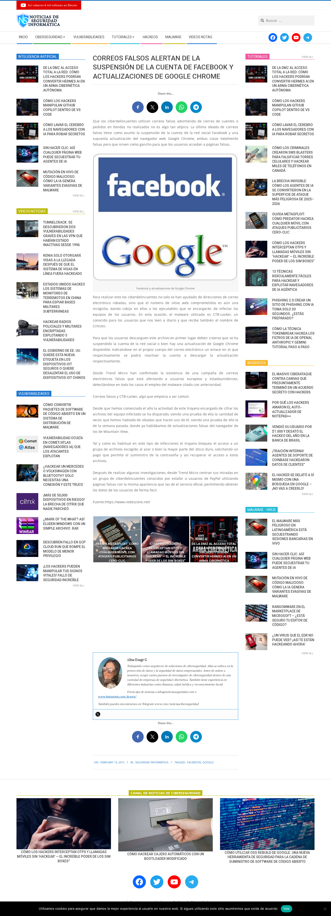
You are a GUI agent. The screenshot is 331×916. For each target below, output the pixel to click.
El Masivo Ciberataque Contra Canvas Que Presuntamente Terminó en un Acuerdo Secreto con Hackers (292, 383)
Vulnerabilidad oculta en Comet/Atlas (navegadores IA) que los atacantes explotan (63, 447)
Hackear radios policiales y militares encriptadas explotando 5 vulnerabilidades (62, 331)
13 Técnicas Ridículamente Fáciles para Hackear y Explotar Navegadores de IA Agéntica (292, 281)
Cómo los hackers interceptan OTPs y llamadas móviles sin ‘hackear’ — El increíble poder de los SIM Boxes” (293, 252)
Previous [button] (89, 539)
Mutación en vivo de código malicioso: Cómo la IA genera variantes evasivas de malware (62, 181)
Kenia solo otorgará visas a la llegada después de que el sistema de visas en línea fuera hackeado (62, 265)
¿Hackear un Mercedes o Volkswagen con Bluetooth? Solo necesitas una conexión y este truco (63, 476)
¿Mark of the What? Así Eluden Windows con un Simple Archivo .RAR (64, 523)
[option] (117, 539)
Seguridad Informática (151, 762)
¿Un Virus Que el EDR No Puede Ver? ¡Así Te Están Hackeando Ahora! (293, 639)
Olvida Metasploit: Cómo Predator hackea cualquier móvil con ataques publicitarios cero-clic (293, 223)
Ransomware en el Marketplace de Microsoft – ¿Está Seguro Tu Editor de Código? (289, 616)
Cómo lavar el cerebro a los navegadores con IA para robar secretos (64, 129)
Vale (286, 908)
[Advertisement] (165, 607)
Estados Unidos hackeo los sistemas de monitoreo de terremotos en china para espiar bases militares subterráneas (64, 297)
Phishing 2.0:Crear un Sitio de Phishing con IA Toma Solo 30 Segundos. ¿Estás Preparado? (293, 309)
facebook (194, 762)
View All (78, 195)
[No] (325, 908)
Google (208, 762)
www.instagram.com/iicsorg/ (117, 696)
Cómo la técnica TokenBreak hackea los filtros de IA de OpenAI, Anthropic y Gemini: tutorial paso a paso (293, 338)
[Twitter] (97, 714)
